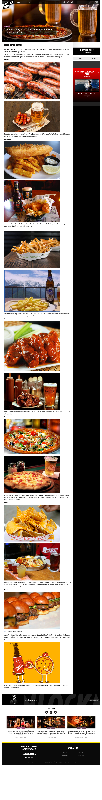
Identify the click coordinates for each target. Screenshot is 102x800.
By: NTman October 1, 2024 (20, 737)
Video (28, 2)
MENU (53, 708)
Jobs (65, 754)
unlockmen (33, 700)
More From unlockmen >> (94, 700)
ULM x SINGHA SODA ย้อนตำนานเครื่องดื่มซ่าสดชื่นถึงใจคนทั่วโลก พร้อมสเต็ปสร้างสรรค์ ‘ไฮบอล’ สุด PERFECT (21, 733)
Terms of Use (65, 755)
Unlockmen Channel (79, 99)
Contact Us (81, 754)
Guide (51, 728)
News (19, 2)
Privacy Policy (81, 755)
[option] (51, 21)
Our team (81, 752)
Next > (94, 59)
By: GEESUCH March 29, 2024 (81, 737)
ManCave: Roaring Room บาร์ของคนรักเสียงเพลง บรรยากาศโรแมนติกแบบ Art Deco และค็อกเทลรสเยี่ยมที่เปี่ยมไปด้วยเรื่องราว (51, 733)
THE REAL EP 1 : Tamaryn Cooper (87, 95)
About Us (65, 752)
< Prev (80, 59)
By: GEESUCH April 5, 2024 (51, 737)
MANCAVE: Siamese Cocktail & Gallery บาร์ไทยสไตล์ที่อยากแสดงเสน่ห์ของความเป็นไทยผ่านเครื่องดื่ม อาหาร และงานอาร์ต (81, 733)
